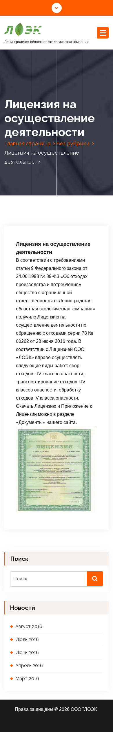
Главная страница (27, 143)
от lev (68, 196)
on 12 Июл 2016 (36, 196)
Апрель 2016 (29, 665)
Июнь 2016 (27, 652)
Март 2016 (27, 678)
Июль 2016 (27, 639)
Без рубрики (73, 143)
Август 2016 (28, 626)
